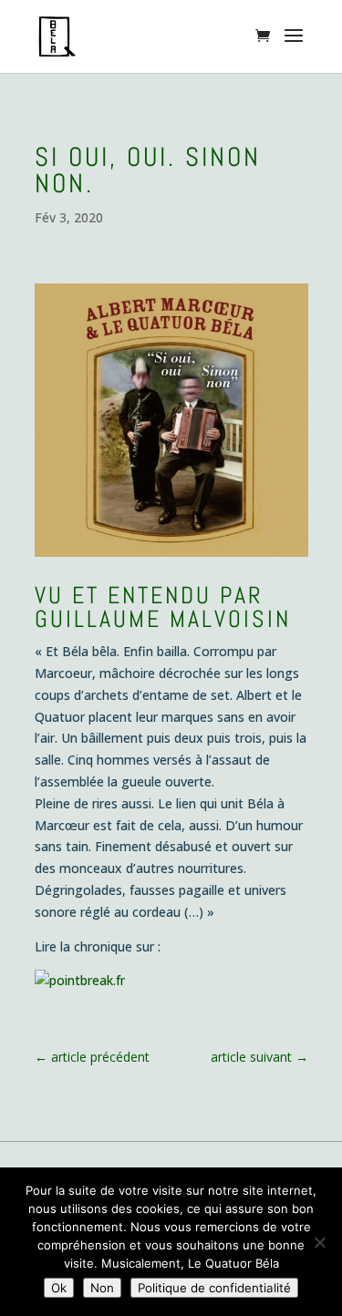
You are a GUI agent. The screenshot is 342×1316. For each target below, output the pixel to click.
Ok (59, 1287)
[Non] (319, 1242)
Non (102, 1287)
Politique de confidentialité (214, 1287)
